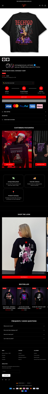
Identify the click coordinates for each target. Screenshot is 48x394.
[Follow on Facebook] (2, 379)
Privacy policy (36, 355)
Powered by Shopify (28, 385)
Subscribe (6, 375)
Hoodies (3, 359)
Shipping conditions (22, 357)
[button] (24, 100)
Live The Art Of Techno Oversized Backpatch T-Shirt (24, 307)
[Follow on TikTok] (9, 379)
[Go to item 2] (8, 59)
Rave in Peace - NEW (6, 353)
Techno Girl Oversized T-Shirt (39, 306)
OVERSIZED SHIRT (40, 164)
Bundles (3, 355)
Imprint (35, 353)
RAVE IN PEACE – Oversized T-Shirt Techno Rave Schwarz (9, 307)
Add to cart (24, 97)
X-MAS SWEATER (9, 164)
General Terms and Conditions (40, 359)
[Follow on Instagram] (5, 379)
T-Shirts (3, 357)
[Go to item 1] (4, 59)
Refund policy (36, 357)
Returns (20, 359)
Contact (20, 353)
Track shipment (21, 355)
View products (24, 277)
